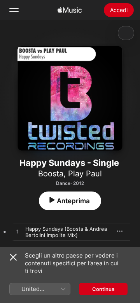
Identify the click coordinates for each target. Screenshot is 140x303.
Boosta (50, 173)
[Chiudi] (13, 257)
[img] (70, 10)
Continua (103, 289)
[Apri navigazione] (14, 10)
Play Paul (85, 173)
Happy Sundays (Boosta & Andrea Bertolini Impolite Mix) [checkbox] (66, 232)
